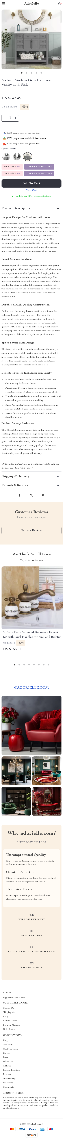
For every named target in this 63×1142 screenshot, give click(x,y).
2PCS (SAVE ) (12, 167)
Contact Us (8, 1008)
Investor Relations (11, 1070)
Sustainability (9, 1079)
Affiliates (7, 1066)
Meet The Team (10, 1049)
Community (8, 1087)
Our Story (7, 1045)
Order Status (9, 1029)
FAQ (5, 1017)
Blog (5, 1041)
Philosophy (8, 1083)
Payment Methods (11, 1025)
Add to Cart (31, 183)
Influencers (8, 1062)
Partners (7, 1074)
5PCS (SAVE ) (12, 174)
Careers (6, 1053)
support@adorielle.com (14, 998)
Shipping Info (9, 1012)
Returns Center (10, 1021)
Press (5, 1057)
